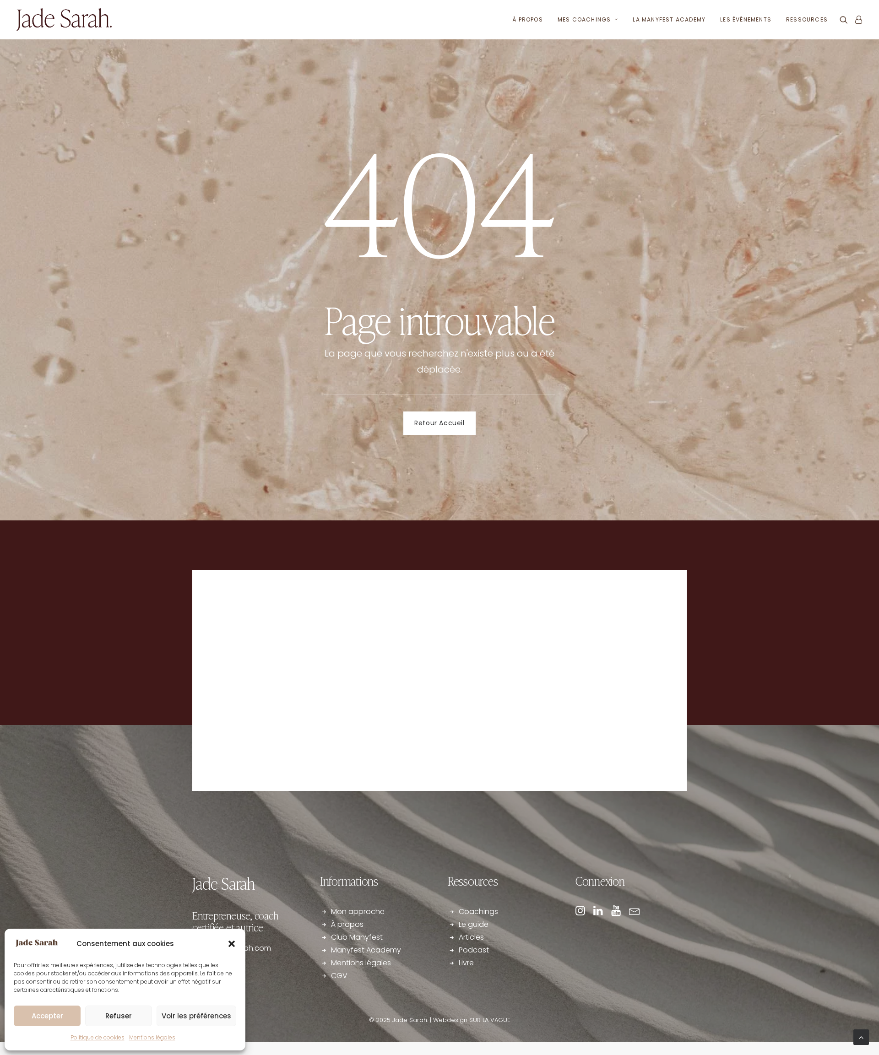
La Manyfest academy (669, 19)
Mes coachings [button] (584, 19)
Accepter (47, 1016)
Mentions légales (152, 1037)
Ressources (807, 19)
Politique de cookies (98, 1037)
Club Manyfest (357, 937)
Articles (471, 937)
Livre (466, 963)
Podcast (474, 950)
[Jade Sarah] (64, 19)
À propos (527, 19)
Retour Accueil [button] (439, 422)
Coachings (478, 911)
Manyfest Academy (366, 950)
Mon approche (358, 911)
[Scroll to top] (861, 1036)
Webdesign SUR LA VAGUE (471, 1020)
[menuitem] (527, 19)
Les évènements (745, 19)
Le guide (474, 924)
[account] (857, 19)
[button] (231, 943)
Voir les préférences (196, 1016)
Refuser (118, 1016)
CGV (339, 975)
